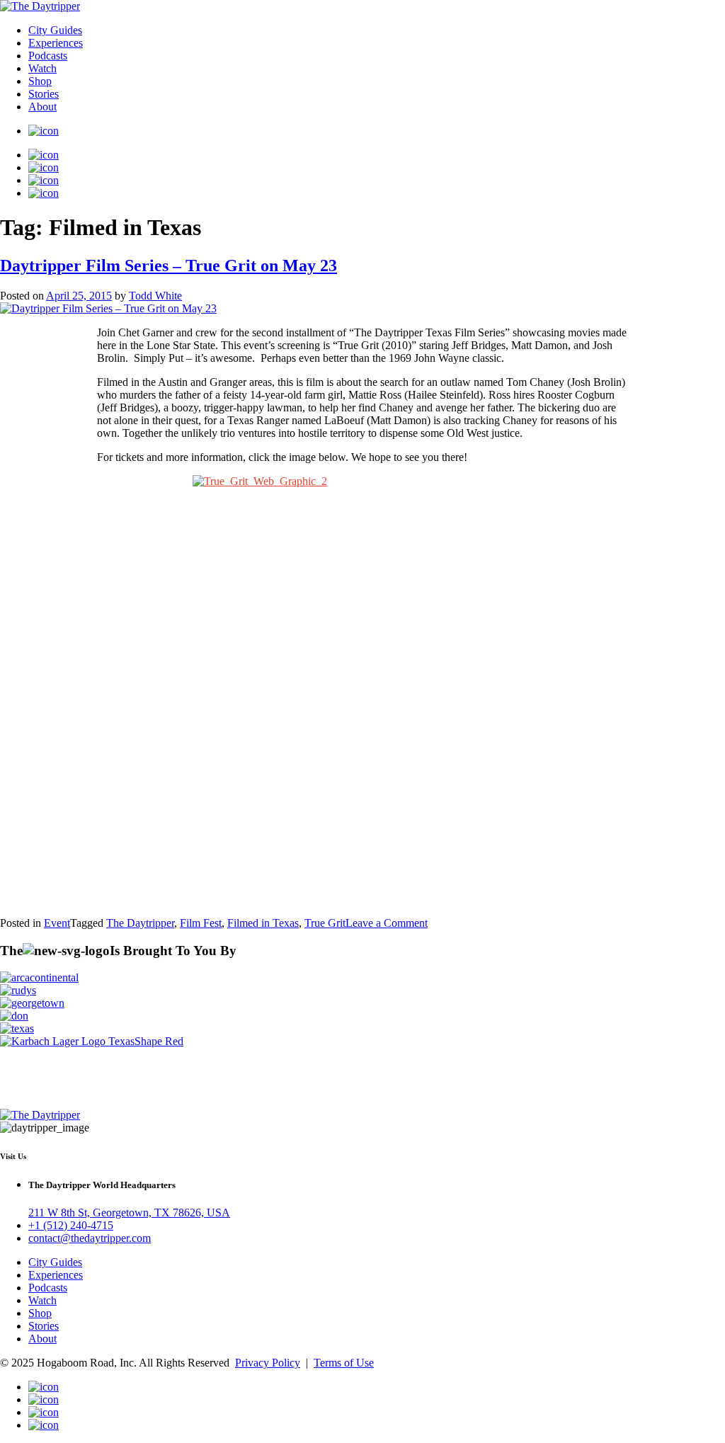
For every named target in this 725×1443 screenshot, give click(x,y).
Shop (40, 81)
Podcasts (47, 56)
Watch (42, 68)
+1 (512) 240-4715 (70, 1225)
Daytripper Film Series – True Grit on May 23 (168, 265)
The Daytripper (140, 923)
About (42, 107)
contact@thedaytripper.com (89, 1238)
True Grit (325, 923)
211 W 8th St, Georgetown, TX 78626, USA (129, 1213)
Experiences (55, 43)
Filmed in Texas (263, 923)
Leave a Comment (387, 923)
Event (57, 923)
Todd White (155, 296)
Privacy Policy (267, 1363)
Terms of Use (344, 1363)
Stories (43, 94)
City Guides (55, 30)
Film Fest (201, 923)
